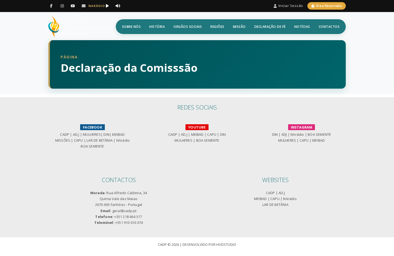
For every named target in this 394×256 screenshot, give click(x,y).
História (157, 26)
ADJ (284, 134)
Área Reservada (329, 5)
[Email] (83, 6)
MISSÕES (62, 140)
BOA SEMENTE (92, 146)
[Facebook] (51, 6)
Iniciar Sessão (290, 5)
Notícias (302, 26)
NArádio (123, 140)
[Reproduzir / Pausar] (107, 6)
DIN (106, 134)
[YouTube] (73, 6)
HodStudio (226, 244)
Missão (239, 26)
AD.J (76, 134)
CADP (64, 134)
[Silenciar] (118, 6)
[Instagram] (62, 6)
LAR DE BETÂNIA (100, 140)
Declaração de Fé (270, 26)
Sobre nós (131, 26)
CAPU (78, 140)
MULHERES (92, 134)
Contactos (329, 26)
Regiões (217, 26)
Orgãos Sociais (187, 26)
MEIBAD (118, 134)
